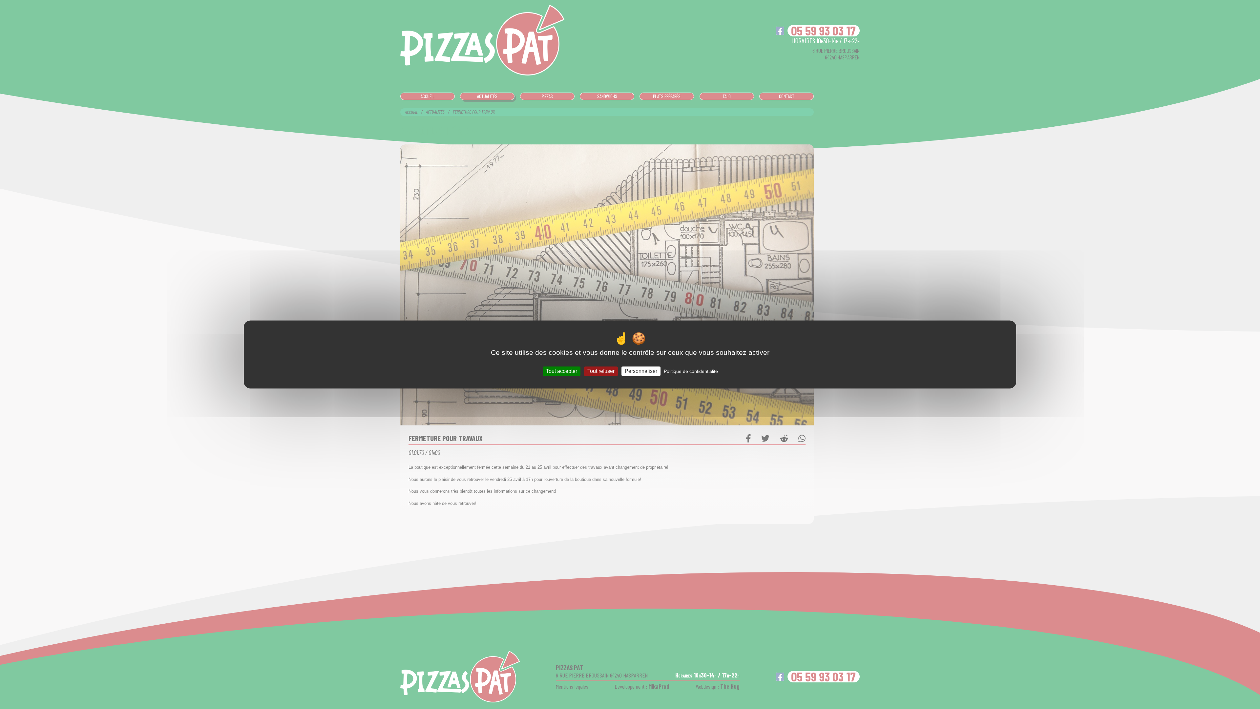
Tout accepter (561, 371)
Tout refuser (601, 371)
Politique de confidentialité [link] (691, 371)
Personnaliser (641, 371)
